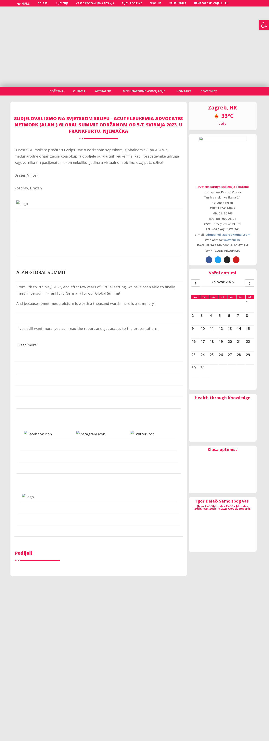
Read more (27, 345)
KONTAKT (184, 91)
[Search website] (237, 3)
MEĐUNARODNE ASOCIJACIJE (144, 91)
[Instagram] (227, 259)
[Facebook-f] (209, 259)
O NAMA (79, 91)
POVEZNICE (209, 91)
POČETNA (57, 91)
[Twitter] (218, 259)
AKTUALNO (103, 91)
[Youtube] (236, 259)
